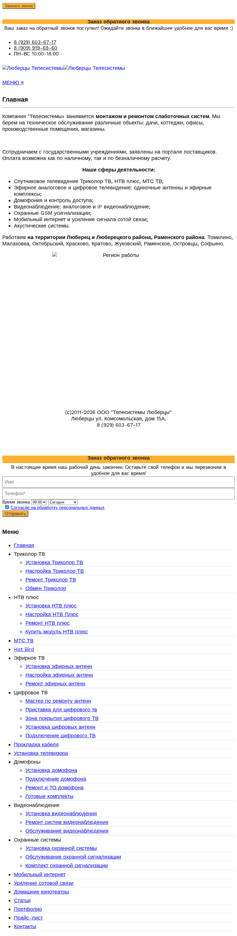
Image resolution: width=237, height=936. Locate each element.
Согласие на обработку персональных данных (58, 507)
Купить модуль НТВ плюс (56, 632)
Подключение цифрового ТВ (60, 735)
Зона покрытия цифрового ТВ (62, 718)
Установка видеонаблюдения (61, 813)
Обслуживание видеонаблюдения (66, 831)
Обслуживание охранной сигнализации (73, 857)
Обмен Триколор (45, 588)
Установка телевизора (41, 753)
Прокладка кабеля (36, 744)
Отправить (15, 513)
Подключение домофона (55, 779)
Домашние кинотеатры (41, 892)
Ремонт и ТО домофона (54, 787)
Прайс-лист (28, 918)
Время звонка (16, 502)
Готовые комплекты (49, 796)
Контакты (25, 926)
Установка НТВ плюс (51, 606)
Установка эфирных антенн (58, 666)
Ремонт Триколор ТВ (50, 580)
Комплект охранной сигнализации (66, 865)
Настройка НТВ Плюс (51, 614)
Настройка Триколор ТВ (54, 571)
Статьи (22, 900)
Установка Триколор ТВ (54, 562)
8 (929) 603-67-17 (35, 42)
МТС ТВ (24, 640)
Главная (24, 545)
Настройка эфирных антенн (59, 675)
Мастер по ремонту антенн (58, 701)
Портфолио (28, 909)
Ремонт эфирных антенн (55, 683)
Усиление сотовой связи (43, 883)
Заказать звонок (19, 6)
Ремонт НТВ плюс (47, 623)
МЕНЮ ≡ (13, 82)
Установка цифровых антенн (60, 727)
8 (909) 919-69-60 (35, 48)
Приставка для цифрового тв (61, 709)
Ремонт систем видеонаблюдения (66, 822)
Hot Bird (24, 649)
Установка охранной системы (61, 848)
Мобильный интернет (40, 874)
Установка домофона (51, 770)
